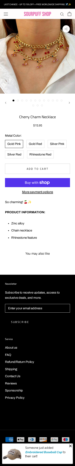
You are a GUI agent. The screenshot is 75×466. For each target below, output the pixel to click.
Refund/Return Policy (19, 362)
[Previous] (5, 103)
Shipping (11, 369)
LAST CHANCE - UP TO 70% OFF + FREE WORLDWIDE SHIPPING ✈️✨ (37, 4)
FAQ (8, 354)
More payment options (37, 192)
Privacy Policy (15, 397)
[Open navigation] (6, 14)
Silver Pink (57, 144)
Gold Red (35, 144)
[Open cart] (69, 14)
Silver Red (14, 154)
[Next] (69, 103)
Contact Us (12, 376)
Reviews (11, 383)
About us (11, 347)
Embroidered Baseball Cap (43, 452)
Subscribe (20, 322)
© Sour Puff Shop (37, 416)
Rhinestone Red (40, 154)
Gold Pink (14, 144)
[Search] (62, 14)
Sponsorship (14, 390)
